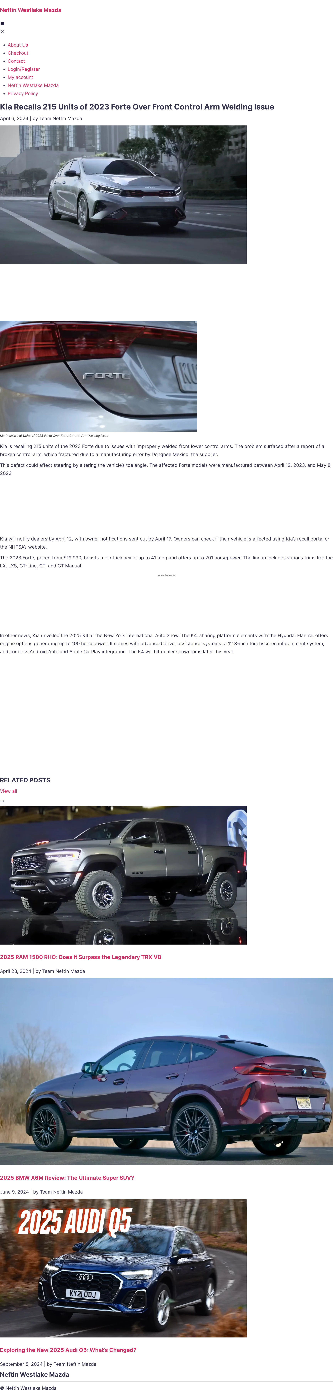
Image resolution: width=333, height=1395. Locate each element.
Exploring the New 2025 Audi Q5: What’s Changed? (68, 1350)
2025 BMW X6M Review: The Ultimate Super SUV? (67, 1177)
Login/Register (24, 69)
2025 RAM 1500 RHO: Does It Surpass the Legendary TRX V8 (80, 957)
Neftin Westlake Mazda (33, 85)
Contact (16, 61)
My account (20, 77)
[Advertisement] (166, 294)
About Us (18, 45)
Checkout (18, 53)
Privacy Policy (23, 93)
